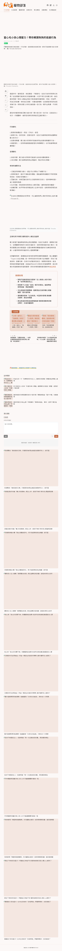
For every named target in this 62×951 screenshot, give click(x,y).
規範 (6, 436)
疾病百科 (29, 10)
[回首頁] (15, 5)
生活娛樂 (14, 10)
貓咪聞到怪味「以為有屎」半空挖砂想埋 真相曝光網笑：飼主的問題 (34, 297)
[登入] (54, 5)
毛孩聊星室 (52, 10)
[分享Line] (6, 96)
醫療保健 (22, 10)
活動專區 (44, 10)
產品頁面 (53, 267)
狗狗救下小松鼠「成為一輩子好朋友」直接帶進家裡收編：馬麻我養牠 (34, 286)
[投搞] (51, 5)
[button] (48, 5)
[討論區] (6, 100)
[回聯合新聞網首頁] (8, 5)
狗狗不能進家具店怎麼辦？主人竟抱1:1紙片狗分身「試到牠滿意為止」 (35, 280)
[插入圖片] (52, 436)
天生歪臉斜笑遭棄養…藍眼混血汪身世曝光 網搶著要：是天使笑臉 (34, 291)
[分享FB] (6, 91)
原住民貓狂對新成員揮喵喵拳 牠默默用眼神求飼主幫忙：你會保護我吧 (34, 302)
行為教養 (7, 10)
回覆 (56, 436)
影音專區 (37, 10)
